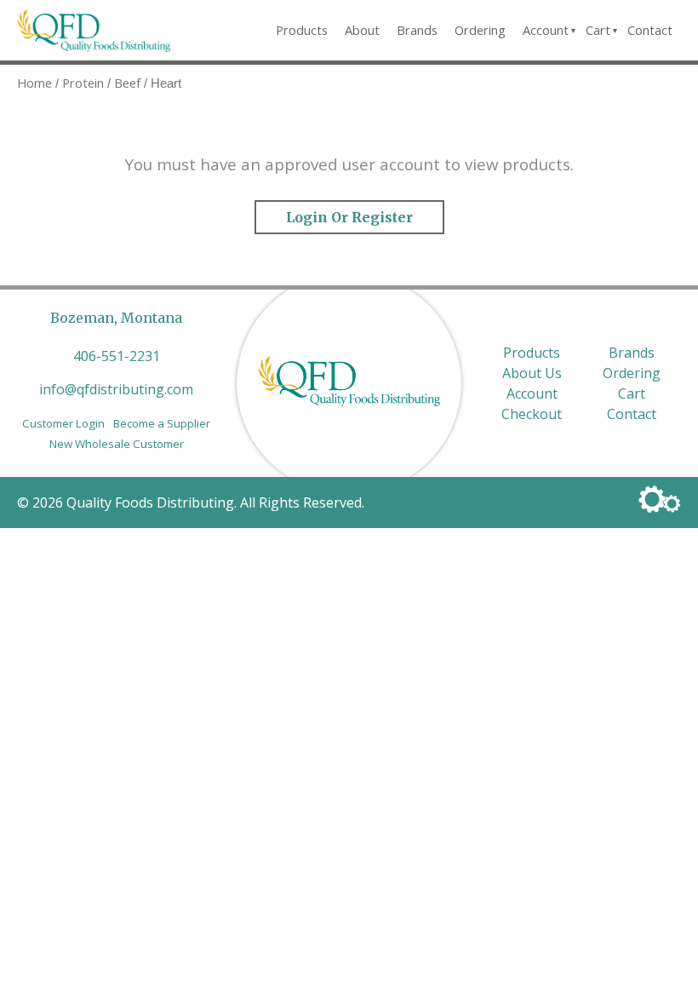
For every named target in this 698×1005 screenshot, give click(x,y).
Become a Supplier (161, 423)
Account (546, 29)
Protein (83, 82)
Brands (417, 29)
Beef (127, 82)
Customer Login (63, 423)
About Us (532, 373)
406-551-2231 (116, 356)
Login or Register (349, 217)
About (362, 29)
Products (302, 29)
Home (34, 82)
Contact (649, 29)
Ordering (480, 29)
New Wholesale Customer (116, 443)
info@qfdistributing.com (116, 389)
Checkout (531, 414)
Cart (598, 29)
